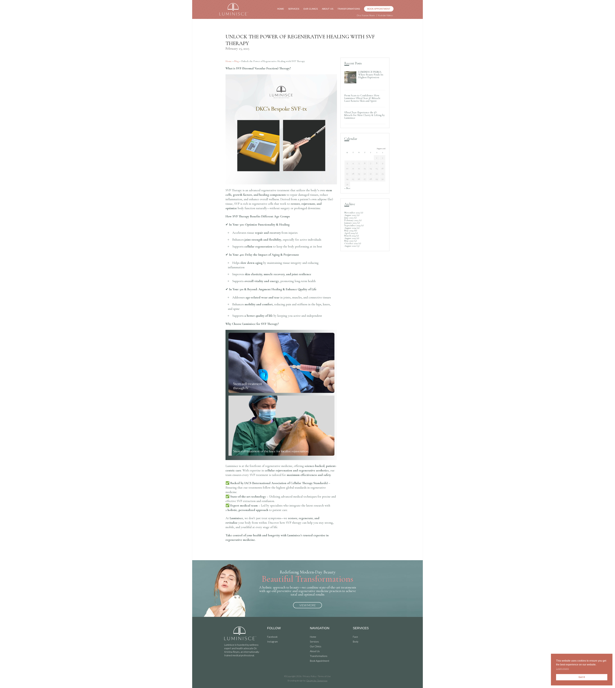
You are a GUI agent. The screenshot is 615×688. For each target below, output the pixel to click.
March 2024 (350, 235)
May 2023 (348, 240)
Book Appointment (378, 9)
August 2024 (350, 228)
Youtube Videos (385, 15)
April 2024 (349, 233)
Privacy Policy (309, 676)
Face (355, 636)
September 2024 (352, 225)
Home (280, 9)
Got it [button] (581, 677)
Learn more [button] (562, 668)
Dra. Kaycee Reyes (366, 15)
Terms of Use (324, 676)
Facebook (272, 636)
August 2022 (350, 245)
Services (293, 9)
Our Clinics (310, 9)
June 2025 (348, 217)
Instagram (272, 641)
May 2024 (348, 230)
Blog (236, 61)
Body (355, 641)
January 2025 (350, 222)
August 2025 (350, 215)
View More (307, 605)
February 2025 (351, 220)
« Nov (347, 188)
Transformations (348, 9)
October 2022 (351, 243)
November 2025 (352, 212)
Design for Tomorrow (317, 680)
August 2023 (350, 238)
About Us (327, 9)
